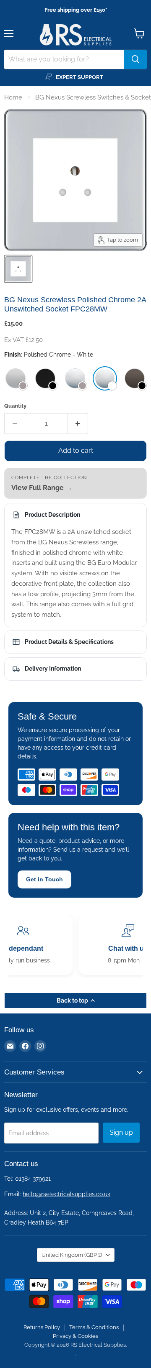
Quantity (15, 406)
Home (13, 97)
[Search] (135, 59)
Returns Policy (41, 1327)
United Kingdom (72, 1255)
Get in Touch (44, 879)
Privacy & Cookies (75, 1336)
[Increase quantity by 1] (78, 423)
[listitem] (16, 378)
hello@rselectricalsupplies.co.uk (66, 1194)
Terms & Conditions (94, 1327)
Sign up (121, 1132)
